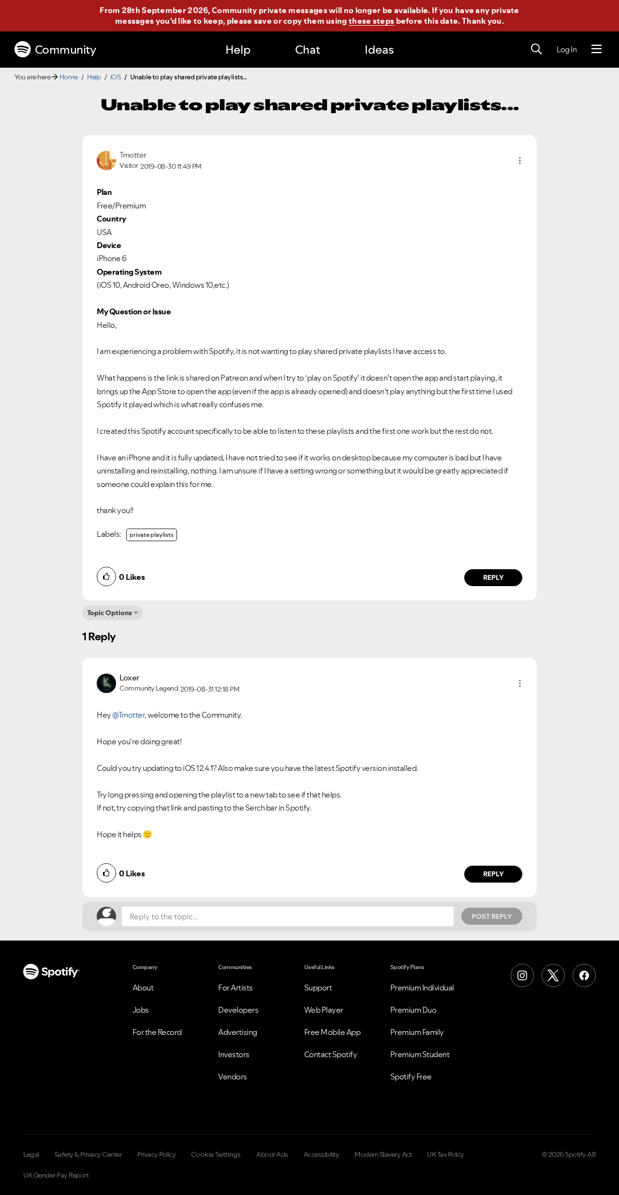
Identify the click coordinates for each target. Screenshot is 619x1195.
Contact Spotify (330, 1054)
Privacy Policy (156, 1154)
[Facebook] (584, 975)
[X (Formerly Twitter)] (553, 975)
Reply (493, 577)
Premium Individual (422, 987)
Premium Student (420, 1054)
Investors (234, 1054)
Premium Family (417, 1032)
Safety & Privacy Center (88, 1154)
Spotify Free (411, 1076)
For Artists (235, 987)
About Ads (272, 1154)
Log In (566, 49)
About (143, 987)
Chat (307, 50)
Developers (238, 1009)
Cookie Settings (216, 1154)
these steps (371, 20)
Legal (31, 1154)
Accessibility (321, 1154)
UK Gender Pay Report (55, 1175)
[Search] (536, 49)
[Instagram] (522, 975)
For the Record (157, 1032)
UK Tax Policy (445, 1154)
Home (68, 77)
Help (238, 50)
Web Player (323, 1009)
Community (65, 50)
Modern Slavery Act (383, 1154)
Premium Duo (413, 1009)
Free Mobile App (332, 1032)
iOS (115, 77)
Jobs (141, 1009)
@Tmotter (128, 714)
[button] (520, 160)
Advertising (237, 1032)
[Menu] (596, 49)
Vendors (232, 1076)
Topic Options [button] (109, 613)
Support (318, 987)
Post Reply (492, 916)
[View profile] (106, 159)
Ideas (379, 50)
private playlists (152, 535)
